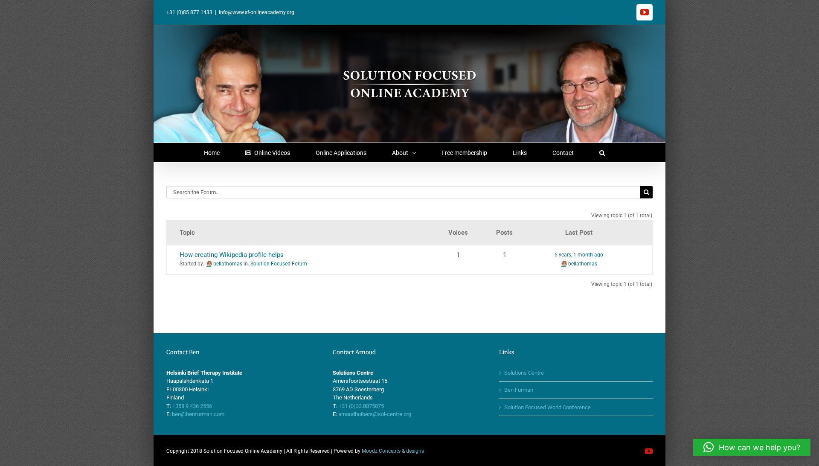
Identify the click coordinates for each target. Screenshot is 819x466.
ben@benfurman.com (198, 414)
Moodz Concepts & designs (393, 451)
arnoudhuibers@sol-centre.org (374, 414)
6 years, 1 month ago (579, 255)
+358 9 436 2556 (192, 406)
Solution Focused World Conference (547, 407)
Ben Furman (518, 390)
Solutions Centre (524, 373)
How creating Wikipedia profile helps (232, 255)
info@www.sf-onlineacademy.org (256, 12)
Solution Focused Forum (278, 264)
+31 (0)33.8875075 (361, 406)
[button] (602, 152)
